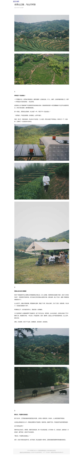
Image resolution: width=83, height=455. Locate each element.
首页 (14, 1)
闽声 (17, 1)
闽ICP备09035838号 (51, 450)
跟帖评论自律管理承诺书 (25, 452)
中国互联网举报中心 (42, 450)
